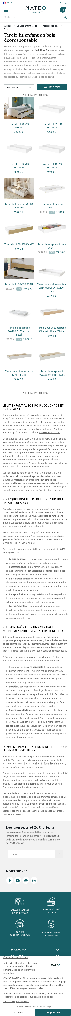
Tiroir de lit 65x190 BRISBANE (52, 126)
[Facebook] (10, 880)
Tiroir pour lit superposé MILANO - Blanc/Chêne (52, 329)
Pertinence (12, 87)
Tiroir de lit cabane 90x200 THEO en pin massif (19, 331)
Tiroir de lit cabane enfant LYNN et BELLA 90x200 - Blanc (52, 288)
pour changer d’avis (20, 935)
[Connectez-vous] (60, 2)
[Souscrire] (59, 854)
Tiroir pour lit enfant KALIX (51, 206)
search (65, 17)
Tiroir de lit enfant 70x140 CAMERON (19, 206)
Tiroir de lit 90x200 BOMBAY (19, 126)
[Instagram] (34, 880)
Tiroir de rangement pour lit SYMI (52, 246)
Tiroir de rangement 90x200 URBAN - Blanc (52, 373)
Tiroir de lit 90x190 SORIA (19, 284)
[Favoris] (65, 3)
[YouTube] (18, 880)
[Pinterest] (26, 880)
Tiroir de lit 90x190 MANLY (19, 244)
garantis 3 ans (51, 935)
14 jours (20, 932)
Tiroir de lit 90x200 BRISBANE (52, 166)
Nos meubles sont (51, 932)
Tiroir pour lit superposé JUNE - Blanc (19, 373)
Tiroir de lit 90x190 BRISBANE (19, 166)
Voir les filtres (52, 87)
